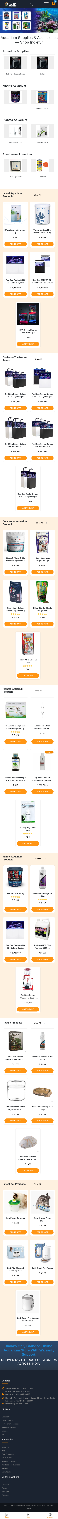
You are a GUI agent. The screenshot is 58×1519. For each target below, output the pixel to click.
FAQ (3, 1434)
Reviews (5, 1468)
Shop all (37, 195)
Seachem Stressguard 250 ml (42, 894)
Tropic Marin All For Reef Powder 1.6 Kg (42, 231)
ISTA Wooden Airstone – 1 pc (15, 231)
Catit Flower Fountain (15, 1218)
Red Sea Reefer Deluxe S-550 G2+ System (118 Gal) (42, 395)
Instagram (5, 1492)
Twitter (4, 1488)
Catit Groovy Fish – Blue (42, 1219)
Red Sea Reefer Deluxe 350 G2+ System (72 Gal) (15, 445)
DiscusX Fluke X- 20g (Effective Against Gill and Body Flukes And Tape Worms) (15, 559)
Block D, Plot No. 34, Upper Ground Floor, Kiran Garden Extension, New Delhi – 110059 (30, 1399)
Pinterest (5, 1495)
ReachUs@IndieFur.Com (16, 1404)
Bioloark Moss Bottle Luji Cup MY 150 (15, 1108)
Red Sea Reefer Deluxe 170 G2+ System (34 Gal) (28, 495)
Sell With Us (6, 1472)
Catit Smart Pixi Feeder (42, 1268)
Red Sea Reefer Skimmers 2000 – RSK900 (28, 996)
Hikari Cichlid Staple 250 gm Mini (42, 609)
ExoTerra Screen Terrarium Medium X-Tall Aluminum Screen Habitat (15, 1058)
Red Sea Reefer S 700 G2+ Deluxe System (15, 281)
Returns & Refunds (9, 1427)
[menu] (46, 4)
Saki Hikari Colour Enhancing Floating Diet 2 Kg (15, 609)
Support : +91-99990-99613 (17, 1394)
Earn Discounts (8, 1454)
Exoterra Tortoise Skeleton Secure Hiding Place (28, 1158)
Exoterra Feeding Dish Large (42, 1108)
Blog (3, 1451)
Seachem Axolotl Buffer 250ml (42, 1058)
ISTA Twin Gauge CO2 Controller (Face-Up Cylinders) (15, 727)
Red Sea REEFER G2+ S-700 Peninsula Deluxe (42, 281)
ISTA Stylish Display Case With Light (28, 331)
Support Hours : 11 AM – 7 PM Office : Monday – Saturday (19, 1389)
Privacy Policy (7, 1420)
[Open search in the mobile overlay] (31, 4)
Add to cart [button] (15, 244)
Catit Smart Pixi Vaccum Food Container (28, 1319)
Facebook (5, 1485)
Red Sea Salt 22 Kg (15, 893)
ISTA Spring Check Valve (28, 828)
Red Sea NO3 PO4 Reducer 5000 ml (42, 946)
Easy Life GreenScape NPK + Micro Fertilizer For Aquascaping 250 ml (15, 779)
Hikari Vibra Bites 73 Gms (28, 661)
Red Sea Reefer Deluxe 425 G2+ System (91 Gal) (42, 445)
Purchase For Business (11, 1465)
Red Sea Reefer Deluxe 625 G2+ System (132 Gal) (15, 395)
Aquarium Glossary (9, 1461)
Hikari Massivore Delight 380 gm (42, 559)
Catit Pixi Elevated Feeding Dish (15, 1269)
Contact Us (6, 1417)
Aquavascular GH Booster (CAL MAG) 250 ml (42, 779)
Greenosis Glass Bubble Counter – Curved (42, 727)
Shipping (5, 1431)
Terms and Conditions (10, 1424)
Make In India (7, 1458)
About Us (5, 1447)
